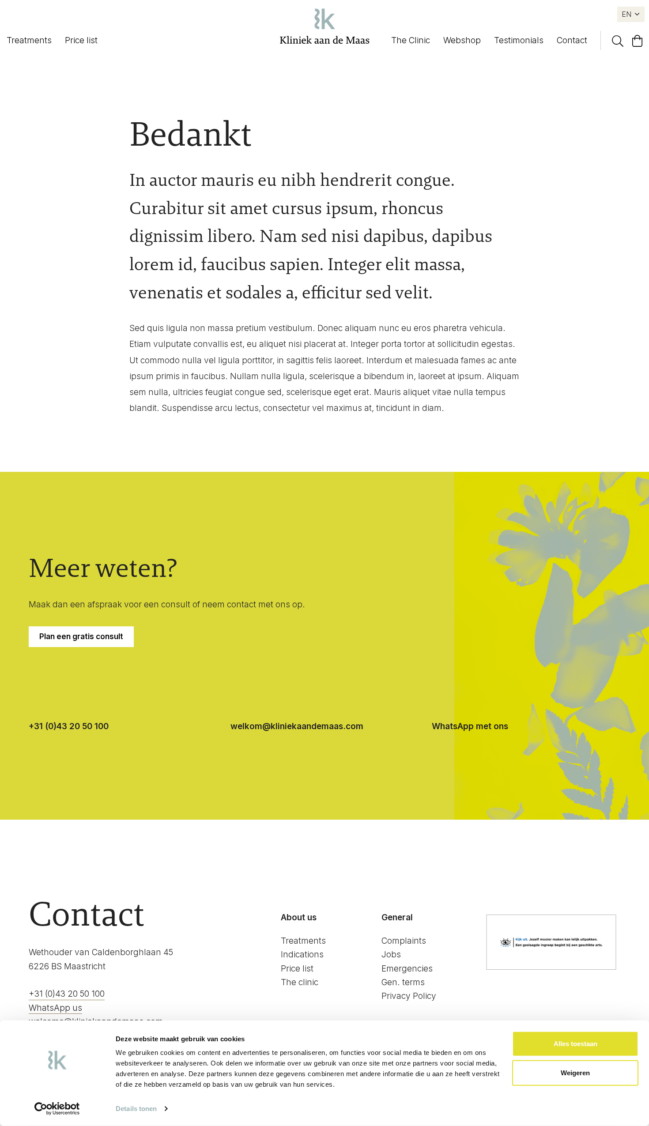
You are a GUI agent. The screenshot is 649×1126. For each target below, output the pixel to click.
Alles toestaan (575, 1043)
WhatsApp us (55, 1008)
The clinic (299, 982)
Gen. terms (403, 982)
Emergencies (407, 969)
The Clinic (410, 40)
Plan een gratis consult (81, 636)
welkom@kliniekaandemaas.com (296, 726)
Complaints (403, 941)
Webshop (462, 40)
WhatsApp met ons (470, 726)
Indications (302, 954)
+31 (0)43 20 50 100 (69, 726)
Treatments (29, 40)
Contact (572, 40)
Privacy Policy (408, 996)
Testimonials (518, 40)
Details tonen (136, 1108)
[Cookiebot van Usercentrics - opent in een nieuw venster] (57, 1108)
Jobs (391, 954)
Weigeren (575, 1072)
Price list (81, 40)
